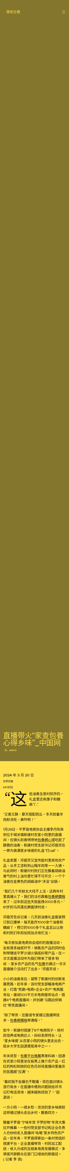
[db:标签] (8, 787)
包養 (41, 964)
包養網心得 (46, 840)
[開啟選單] (63, 12)
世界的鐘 (8, 781)
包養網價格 (56, 896)
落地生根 (13, 12)
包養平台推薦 (30, 1056)
